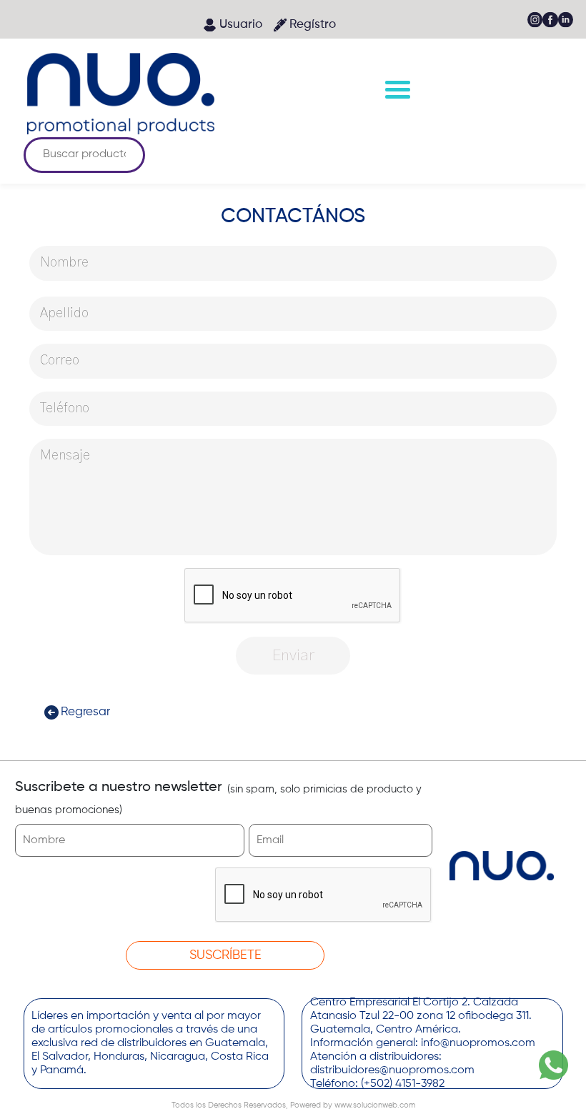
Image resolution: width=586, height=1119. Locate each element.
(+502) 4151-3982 (403, 1084)
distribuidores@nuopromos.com (392, 1070)
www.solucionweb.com (373, 1105)
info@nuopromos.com (478, 1043)
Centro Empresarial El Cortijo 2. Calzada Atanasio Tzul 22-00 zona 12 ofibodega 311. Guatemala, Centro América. (421, 1016)
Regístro (312, 25)
